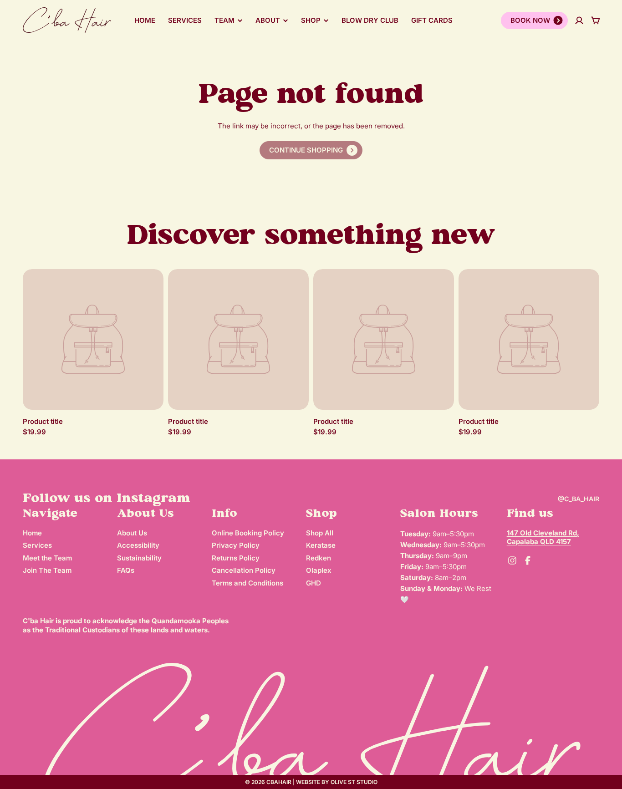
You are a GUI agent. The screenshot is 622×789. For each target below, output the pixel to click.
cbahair (278, 782)
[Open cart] (595, 20)
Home (144, 20)
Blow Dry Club (370, 20)
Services (185, 20)
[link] (311, 150)
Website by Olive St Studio (336, 782)
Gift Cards (432, 20)
